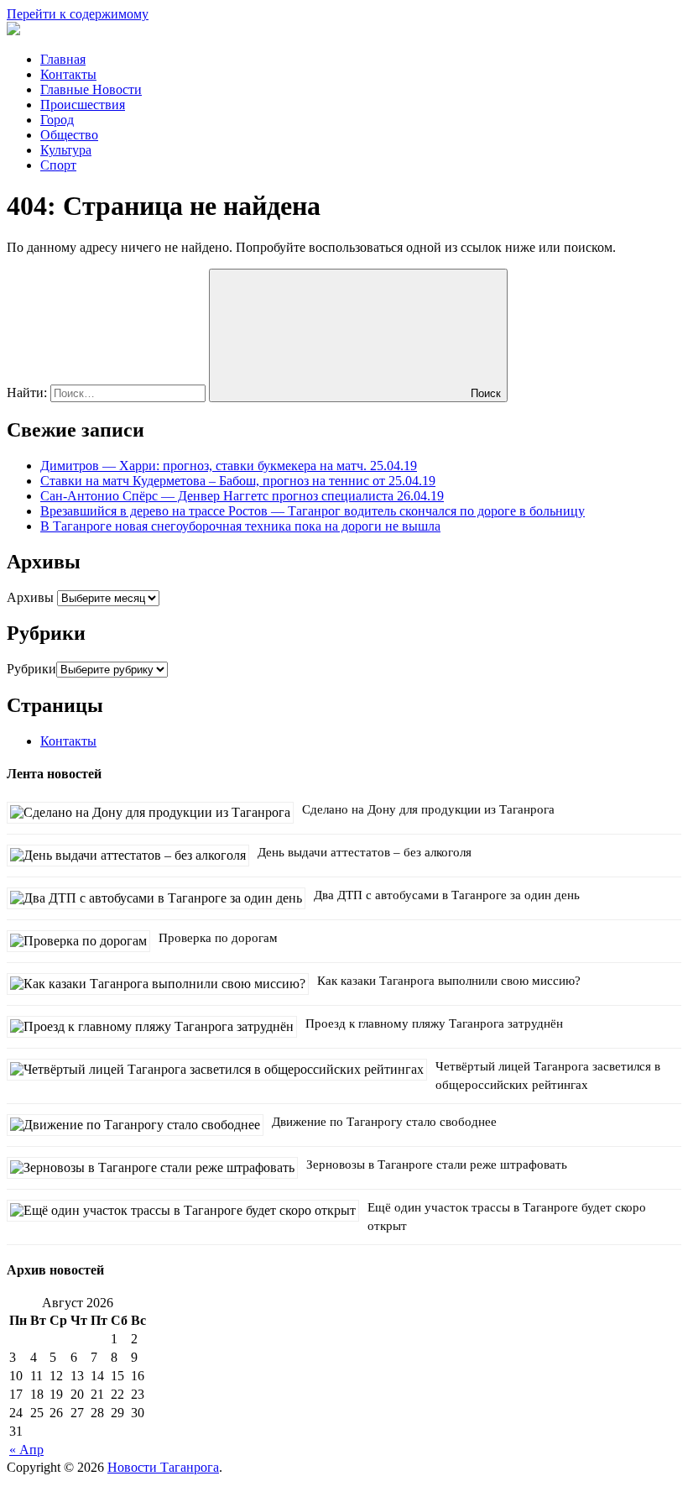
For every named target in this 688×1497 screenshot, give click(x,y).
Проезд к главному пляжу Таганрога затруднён (434, 1023)
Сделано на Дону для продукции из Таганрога (428, 809)
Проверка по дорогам (218, 938)
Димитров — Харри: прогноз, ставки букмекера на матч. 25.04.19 (228, 465)
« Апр (26, 1449)
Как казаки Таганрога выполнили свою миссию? (449, 980)
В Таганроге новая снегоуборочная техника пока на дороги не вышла (240, 526)
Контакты (68, 74)
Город (57, 120)
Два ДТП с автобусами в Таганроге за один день (447, 895)
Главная (63, 59)
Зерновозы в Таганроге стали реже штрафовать (436, 1164)
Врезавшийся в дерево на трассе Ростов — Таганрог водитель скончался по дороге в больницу (312, 511)
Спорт (58, 165)
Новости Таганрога (163, 1467)
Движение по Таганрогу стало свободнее (384, 1121)
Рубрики (31, 669)
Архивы (30, 597)
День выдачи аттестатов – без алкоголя (365, 852)
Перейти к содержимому (78, 14)
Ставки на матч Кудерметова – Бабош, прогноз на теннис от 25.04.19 (237, 481)
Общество (69, 135)
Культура (65, 150)
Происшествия (82, 104)
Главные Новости (91, 89)
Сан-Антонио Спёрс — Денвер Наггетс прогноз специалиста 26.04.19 (242, 496)
